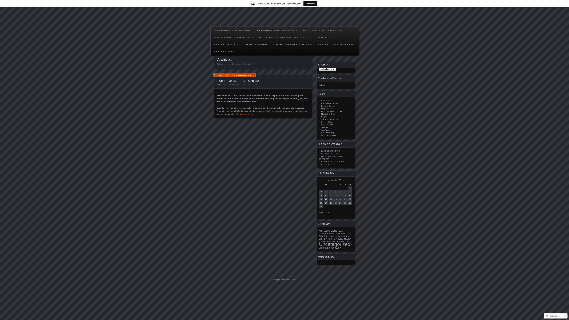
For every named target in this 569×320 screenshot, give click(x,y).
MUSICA (347, 239)
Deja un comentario (249, 85)
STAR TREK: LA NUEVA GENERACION (335, 44)
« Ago (321, 213)
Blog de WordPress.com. (284, 280)
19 (336, 199)
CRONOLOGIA (334, 236)
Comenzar (310, 4)
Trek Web (325, 130)
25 (331, 203)
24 (326, 203)
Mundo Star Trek (328, 114)
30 (321, 207)
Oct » (327, 213)
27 (340, 203)
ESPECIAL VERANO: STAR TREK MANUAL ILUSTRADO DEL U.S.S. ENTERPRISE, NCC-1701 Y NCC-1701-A (262, 37)
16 (321, 199)
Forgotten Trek (327, 109)
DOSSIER (345, 236)
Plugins (324, 117)
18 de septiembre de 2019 (244, 75)
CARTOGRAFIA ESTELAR (329, 234)
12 (336, 196)
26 (336, 203)
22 (350, 199)
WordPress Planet (328, 135)
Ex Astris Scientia (328, 106)
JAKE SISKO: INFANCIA (238, 81)
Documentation (327, 101)
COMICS (323, 236)
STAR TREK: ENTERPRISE (255, 44)
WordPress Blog (327, 133)
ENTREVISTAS (326, 239)
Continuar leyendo (245, 114)
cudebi (228, 75)
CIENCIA (345, 234)
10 (326, 196)
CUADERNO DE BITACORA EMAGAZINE (232, 30)
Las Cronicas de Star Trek (331, 111)
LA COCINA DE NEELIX (330, 151)
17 (326, 199)
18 (331, 199)
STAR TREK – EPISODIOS (226, 44)
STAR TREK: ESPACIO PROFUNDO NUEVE (292, 44)
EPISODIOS (338, 239)
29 (350, 203)
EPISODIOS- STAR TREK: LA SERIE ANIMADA (324, 30)
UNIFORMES (324, 248)
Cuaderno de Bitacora (329, 78)
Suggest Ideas (327, 122)
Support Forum (327, 125)
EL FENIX (325, 164)
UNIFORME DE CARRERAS (332, 162)
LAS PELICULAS (324, 37)
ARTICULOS (324, 231)
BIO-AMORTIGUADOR (330, 154)
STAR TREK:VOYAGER (224, 51)
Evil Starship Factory (329, 103)
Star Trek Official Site (329, 119)
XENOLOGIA (336, 248)
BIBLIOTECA (337, 231)
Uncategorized (234, 85)
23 (321, 203)
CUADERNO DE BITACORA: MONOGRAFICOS (277, 30)
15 (350, 196)
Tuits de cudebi (325, 85)
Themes (324, 127)
